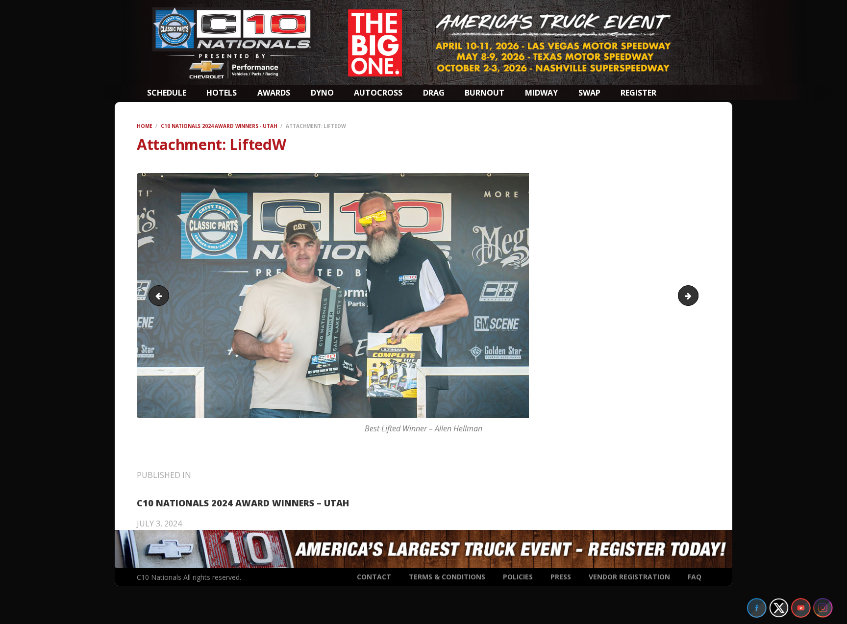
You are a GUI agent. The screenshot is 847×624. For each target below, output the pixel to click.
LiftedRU (161, 295)
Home (144, 126)
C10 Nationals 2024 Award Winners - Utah (219, 126)
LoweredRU (694, 295)
